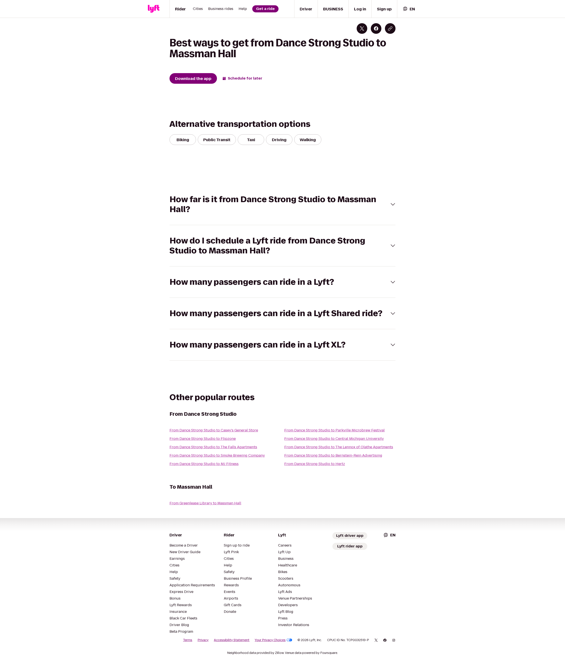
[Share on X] (362, 28)
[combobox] (409, 9)
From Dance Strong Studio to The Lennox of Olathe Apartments (338, 447)
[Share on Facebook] (376, 28)
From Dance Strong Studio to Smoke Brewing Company (217, 455)
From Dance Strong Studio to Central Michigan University (334, 438)
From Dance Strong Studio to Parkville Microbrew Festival (334, 430)
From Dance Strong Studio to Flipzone (203, 438)
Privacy (203, 640)
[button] (283, 204)
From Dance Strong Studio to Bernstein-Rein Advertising (333, 455)
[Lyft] (154, 9)
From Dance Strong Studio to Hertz (314, 463)
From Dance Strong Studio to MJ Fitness (204, 463)
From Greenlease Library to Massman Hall (205, 503)
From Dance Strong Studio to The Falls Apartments (213, 447)
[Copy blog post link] (390, 28)
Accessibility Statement (231, 640)
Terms (187, 640)
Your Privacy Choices (270, 640)
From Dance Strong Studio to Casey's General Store (214, 430)
